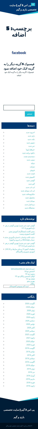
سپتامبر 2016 (30, 358)
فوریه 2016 (31, 382)
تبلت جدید (31, 139)
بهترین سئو (31, 281)
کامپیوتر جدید (30, 177)
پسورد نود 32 (30, 274)
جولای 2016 (30, 365)
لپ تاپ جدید (30, 187)
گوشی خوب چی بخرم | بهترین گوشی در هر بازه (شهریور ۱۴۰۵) (20, 226)
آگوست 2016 (30, 362)
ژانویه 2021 (30, 338)
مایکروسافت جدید (28, 194)
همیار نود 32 (30, 279)
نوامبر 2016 (30, 351)
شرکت (32, 166)
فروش (32, 170)
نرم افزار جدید (30, 204)
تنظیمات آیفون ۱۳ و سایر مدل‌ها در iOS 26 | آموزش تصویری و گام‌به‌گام (20, 250)
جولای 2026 (30, 307)
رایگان (32, 283)
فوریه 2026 (31, 314)
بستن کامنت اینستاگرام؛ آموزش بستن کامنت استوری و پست (22, 232)
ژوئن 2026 (31, 310)
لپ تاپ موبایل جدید (28, 191)
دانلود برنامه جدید (28, 153)
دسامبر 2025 (30, 320)
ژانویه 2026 (30, 317)
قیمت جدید (31, 173)
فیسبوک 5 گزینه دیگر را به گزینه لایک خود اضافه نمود (19, 66)
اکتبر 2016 (31, 355)
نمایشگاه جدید (30, 208)
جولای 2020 (30, 341)
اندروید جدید (30, 132)
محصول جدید (30, 197)
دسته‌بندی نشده (29, 156)
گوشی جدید (31, 180)
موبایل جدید (30, 201)
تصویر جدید (31, 143)
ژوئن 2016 (31, 369)
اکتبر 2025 (31, 327)
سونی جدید (31, 160)
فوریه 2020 (31, 344)
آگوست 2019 (30, 348)
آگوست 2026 (30, 303)
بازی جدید (31, 136)
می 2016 (31, 372)
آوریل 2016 (31, 375)
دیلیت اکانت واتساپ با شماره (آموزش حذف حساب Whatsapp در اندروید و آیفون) (19, 238)
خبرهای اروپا (30, 149)
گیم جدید (32, 184)
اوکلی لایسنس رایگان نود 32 (25, 276)
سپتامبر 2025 (30, 331)
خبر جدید (31, 146)
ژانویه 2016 (30, 386)
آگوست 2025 (30, 334)
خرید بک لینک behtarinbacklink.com (23, 269)
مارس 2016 (30, 379)
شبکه (33, 163)
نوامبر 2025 (30, 324)
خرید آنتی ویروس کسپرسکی (19, 286)
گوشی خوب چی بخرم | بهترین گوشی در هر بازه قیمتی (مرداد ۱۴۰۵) (20, 244)
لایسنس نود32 (30, 271)
